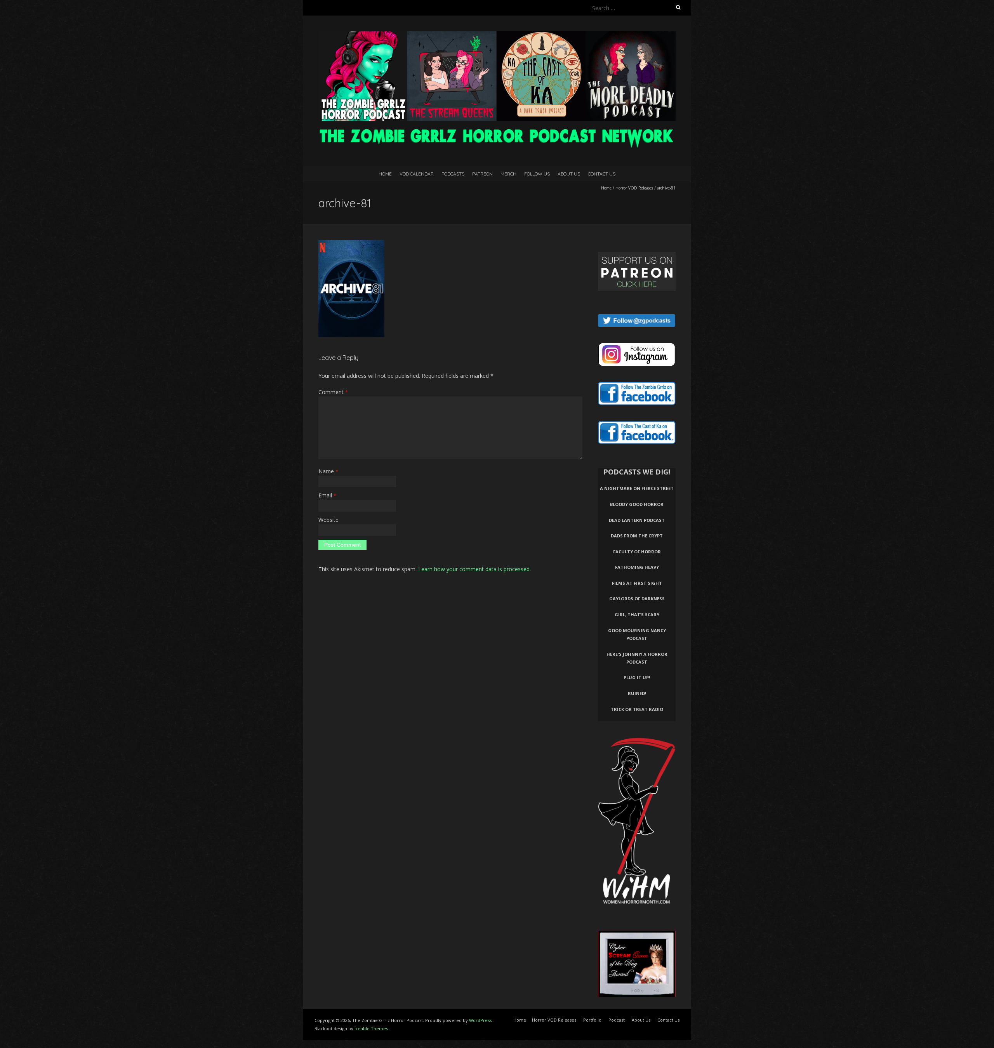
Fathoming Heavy (637, 567)
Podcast (616, 1020)
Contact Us (601, 174)
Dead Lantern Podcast (637, 520)
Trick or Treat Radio (637, 709)
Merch (508, 174)
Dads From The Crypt (637, 536)
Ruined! (637, 693)
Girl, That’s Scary (637, 614)
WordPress (480, 1020)
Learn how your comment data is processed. (474, 569)
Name (328, 471)
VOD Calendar (417, 174)
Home (385, 174)
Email (327, 495)
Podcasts (452, 174)
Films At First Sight (637, 583)
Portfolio (592, 1020)
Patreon (482, 174)
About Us (569, 174)
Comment (333, 392)
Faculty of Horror (637, 551)
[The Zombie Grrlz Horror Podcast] (497, 34)
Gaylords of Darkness (637, 598)
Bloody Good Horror (637, 504)
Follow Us (537, 174)
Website (328, 519)
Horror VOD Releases (634, 188)
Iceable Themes (371, 1028)
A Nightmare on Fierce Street (637, 488)
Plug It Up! (637, 677)
